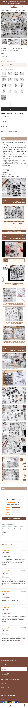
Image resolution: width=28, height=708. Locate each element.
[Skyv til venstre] (4, 25)
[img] (5, 550)
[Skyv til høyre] (23, 25)
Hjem (2, 10)
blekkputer (16, 162)
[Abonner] (25, 669)
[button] (4, 61)
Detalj (3, 138)
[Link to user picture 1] (14, 556)
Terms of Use (19, 673)
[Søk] (23, 6)
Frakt (3, 488)
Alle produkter (9, 10)
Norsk (2, 692)
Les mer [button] (4, 564)
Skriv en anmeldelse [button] (14, 518)
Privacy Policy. (4, 674)
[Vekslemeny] (1, 6)
